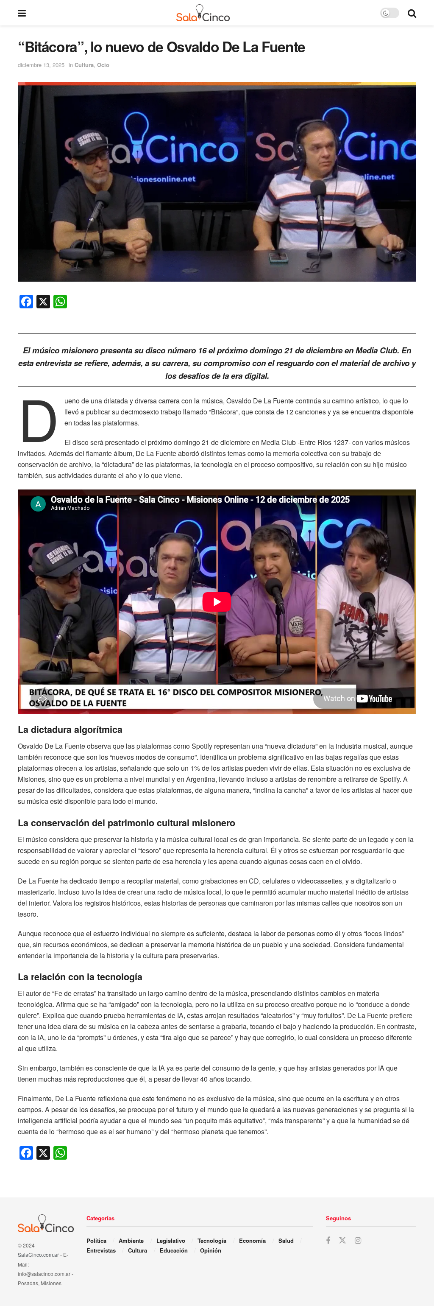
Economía (252, 1240)
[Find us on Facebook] (328, 1240)
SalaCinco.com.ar (38, 1254)
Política (96, 1240)
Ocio (103, 65)
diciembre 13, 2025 (41, 65)
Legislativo (170, 1240)
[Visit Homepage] (203, 12)
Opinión (210, 1250)
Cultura (84, 65)
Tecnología (212, 1240)
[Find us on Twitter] (342, 1240)
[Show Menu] (22, 12)
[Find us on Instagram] (358, 1240)
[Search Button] (412, 12)
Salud (286, 1240)
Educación (174, 1250)
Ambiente (131, 1240)
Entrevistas (101, 1250)
